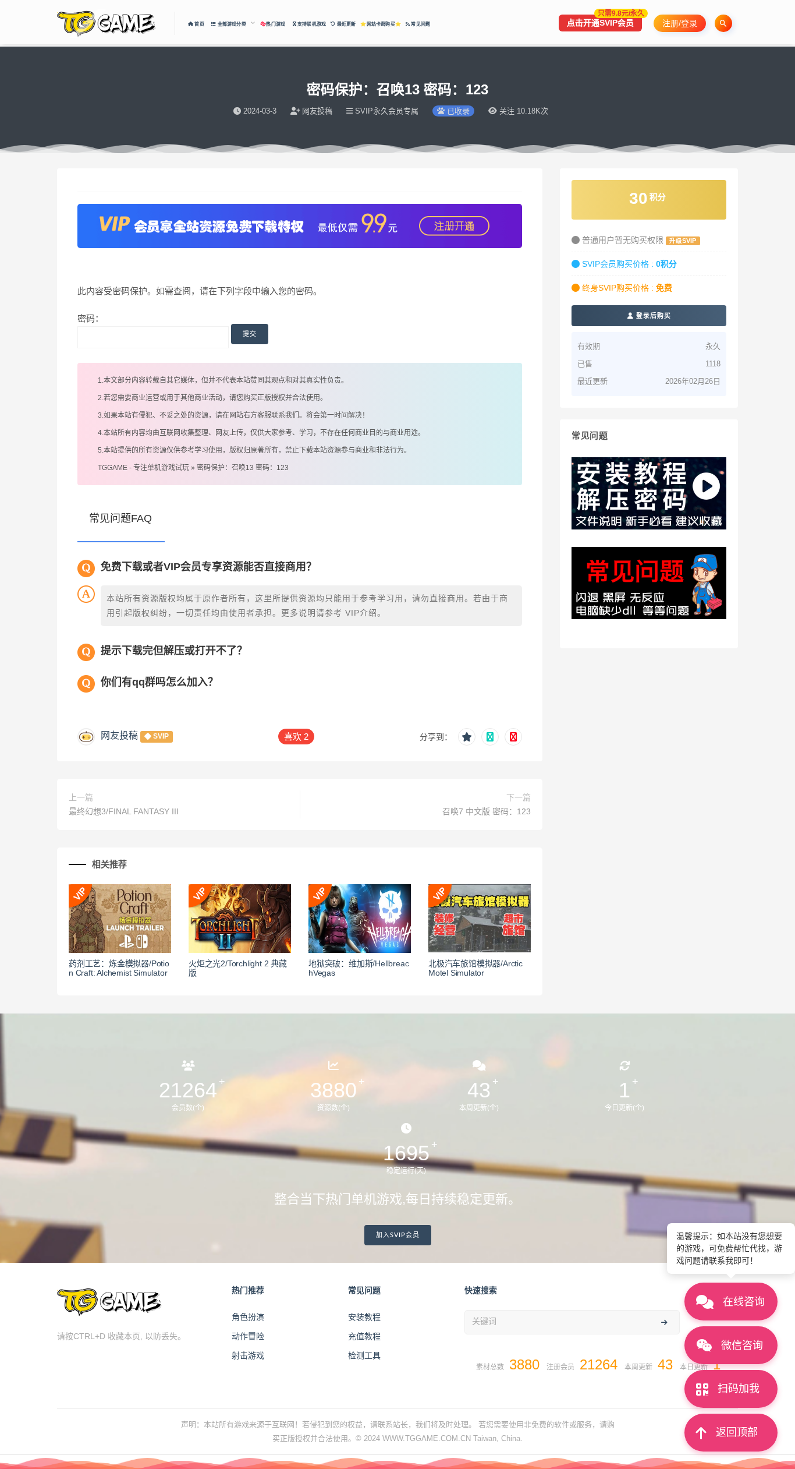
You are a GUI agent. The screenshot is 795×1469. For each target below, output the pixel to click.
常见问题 (420, 24)
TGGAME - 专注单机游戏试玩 (143, 468)
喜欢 (296, 736)
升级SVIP (682, 240)
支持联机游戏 (311, 24)
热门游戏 (276, 24)
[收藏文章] (466, 737)
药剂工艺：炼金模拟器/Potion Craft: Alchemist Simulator (119, 968)
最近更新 (345, 24)
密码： (90, 318)
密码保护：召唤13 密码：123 (243, 468)
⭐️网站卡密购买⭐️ (380, 24)
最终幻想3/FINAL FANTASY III (124, 811)
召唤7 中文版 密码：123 (486, 811)
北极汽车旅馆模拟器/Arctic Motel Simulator (475, 968)
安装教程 (364, 1317)
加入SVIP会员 (398, 1235)
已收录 (457, 111)
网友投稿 (119, 735)
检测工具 (364, 1355)
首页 (200, 24)
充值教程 (364, 1336)
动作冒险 (248, 1336)
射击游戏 (248, 1355)
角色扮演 (248, 1317)
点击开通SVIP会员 (604, 21)
